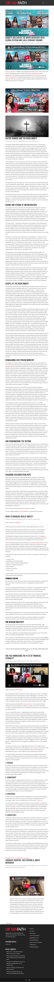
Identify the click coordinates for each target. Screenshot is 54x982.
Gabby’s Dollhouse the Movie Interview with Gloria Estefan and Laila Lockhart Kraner (24, 39)
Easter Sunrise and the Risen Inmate (21, 138)
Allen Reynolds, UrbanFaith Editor (14, 43)
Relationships (22, 867)
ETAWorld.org (33, 944)
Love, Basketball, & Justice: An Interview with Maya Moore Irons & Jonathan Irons (15, 963)
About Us (32, 928)
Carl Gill (8, 961)
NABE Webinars (18, 689)
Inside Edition (17, 522)
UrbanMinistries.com (34, 937)
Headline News (39, 43)
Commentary (28, 141)
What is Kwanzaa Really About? (19, 516)
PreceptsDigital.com (34, 940)
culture (7, 539)
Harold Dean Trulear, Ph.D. (12, 141)
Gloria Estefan (37, 75)
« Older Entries (9, 923)
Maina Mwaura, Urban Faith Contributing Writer (17, 865)
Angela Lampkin (10, 519)
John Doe (8, 971)
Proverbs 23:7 (36, 747)
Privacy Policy (33, 933)
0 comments (45, 43)
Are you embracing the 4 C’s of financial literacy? (23, 657)
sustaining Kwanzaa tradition (37, 542)
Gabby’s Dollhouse (10, 71)
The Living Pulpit (24, 511)
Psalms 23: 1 (39, 800)
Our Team (32, 931)
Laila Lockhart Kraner (34, 73)
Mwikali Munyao (10, 661)
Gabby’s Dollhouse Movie (11, 77)
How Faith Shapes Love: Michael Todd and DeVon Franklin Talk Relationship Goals (15, 957)
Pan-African (43, 538)
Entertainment (32, 43)
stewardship (12, 806)
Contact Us (7, 944)
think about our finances (26, 704)
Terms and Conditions (34, 935)
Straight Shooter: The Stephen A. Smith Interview (22, 861)
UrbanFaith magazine (34, 946)
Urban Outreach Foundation (36, 942)
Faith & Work (30, 661)
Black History (24, 519)
